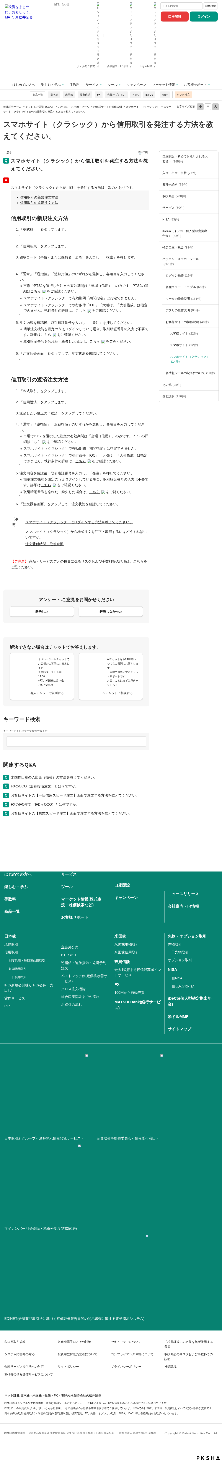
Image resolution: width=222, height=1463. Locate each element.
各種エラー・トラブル (186, 287)
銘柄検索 (210, 6)
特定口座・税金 (177, 247)
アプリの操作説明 (183, 310)
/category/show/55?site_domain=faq (214, 261)
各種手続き (174, 184)
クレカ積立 (183, 94)
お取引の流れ (71, 1004)
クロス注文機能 (73, 989)
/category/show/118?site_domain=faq (214, 184)
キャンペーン (136, 84)
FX (98, 94)
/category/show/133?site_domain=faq (214, 287)
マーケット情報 (163, 84)
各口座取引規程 (15, 1342)
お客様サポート (195, 84)
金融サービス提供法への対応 (24, 1366)
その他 (171, 384)
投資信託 (85, 94)
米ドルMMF (178, 1016)
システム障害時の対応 (19, 1354)
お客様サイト (184, 333)
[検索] (198, 6)
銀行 (165, 94)
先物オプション (116, 94)
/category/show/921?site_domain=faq (214, 173)
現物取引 (11, 944)
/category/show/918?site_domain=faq (214, 322)
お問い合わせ (61, 4)
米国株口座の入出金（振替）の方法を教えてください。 (54, 777)
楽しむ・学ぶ (51, 84)
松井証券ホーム (12, 106)
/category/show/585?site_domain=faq (214, 159)
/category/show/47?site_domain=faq (214, 196)
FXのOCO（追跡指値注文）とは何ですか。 (45, 786)
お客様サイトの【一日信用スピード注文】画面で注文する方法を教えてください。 (75, 795)
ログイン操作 (180, 275)
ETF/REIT (69, 955)
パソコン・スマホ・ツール (73, 106)
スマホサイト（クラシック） (143, 106)
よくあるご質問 (86, 66)
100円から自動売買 (129, 992)
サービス (92, 84)
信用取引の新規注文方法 (39, 197)
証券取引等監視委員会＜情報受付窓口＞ (128, 1138)
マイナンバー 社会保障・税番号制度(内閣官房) (40, 1228)
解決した (41, 611)
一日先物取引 (178, 952)
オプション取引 (180, 960)
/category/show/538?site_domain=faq (214, 219)
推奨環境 (170, 1366)
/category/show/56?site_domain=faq (214, 298)
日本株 (54, 94)
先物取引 (175, 944)
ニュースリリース (183, 894)
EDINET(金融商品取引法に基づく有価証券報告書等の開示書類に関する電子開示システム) (74, 1319)
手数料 (75, 84)
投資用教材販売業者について (77, 1354)
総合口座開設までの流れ (80, 997)
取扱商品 (174, 196)
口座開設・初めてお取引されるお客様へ (185, 159)
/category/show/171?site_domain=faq (214, 207)
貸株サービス (14, 998)
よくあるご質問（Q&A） (39, 106)
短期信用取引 (18, 969)
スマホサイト (184, 345)
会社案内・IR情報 (118, 66)
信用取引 (11, 952)
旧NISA (177, 978)
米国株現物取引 (126, 944)
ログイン (203, 16)
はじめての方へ (23, 84)
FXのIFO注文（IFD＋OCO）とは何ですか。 (45, 804)
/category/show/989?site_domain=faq (214, 396)
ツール (113, 84)
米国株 (69, 94)
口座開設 (174, 16)
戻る (9, 152)
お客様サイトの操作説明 (107, 106)
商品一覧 (38, 94)
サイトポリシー (68, 1366)
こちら (35, 291)
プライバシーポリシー (126, 1366)
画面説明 (174, 396)
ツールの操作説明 (183, 298)
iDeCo (149, 94)
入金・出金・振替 (179, 173)
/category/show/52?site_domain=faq (214, 384)
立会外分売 (69, 947)
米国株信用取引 (126, 952)
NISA (135, 94)
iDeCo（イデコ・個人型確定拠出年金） (184, 233)
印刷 (145, 152)
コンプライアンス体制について (132, 1354)
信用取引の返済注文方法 (39, 203)
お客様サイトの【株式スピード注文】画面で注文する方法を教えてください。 (71, 813)
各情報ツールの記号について (190, 373)
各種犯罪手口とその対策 (74, 1342)
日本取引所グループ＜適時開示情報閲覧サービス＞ (44, 1138)
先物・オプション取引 (187, 936)
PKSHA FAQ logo (208, 1458)
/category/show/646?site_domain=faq (214, 233)
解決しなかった (111, 611)
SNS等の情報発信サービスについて (28, 1374)
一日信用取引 (18, 977)
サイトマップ (179, 1029)
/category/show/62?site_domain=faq (214, 310)
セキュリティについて (126, 1342)
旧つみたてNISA (183, 986)
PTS (7, 1006)
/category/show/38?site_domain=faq (214, 247)
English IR (146, 66)
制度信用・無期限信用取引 (27, 960)
